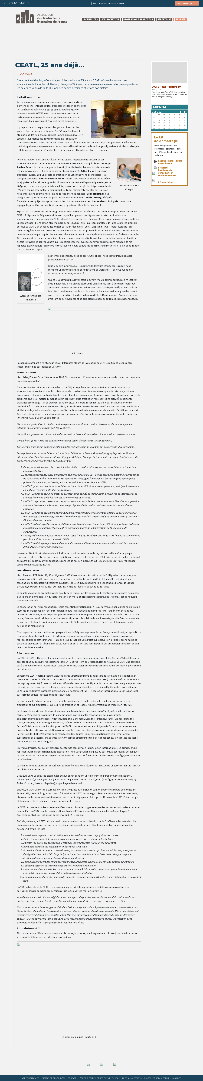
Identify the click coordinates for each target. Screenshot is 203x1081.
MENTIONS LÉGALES (30, 1078)
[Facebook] (34, 3)
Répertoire (164, 19)
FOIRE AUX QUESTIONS (131, 1078)
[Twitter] (40, 3)
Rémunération (165, 182)
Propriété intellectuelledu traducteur (165, 170)
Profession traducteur (138, 19)
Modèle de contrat (167, 175)
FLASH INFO (176, 1078)
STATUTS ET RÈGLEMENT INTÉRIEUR (104, 1078)
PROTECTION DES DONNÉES (53, 1078)
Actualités (91, 19)
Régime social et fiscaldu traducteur (170, 162)
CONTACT (72, 1078)
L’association (110, 19)
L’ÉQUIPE (82, 1078)
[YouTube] (59, 3)
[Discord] (65, 3)
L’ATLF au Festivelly (166, 86)
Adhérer (181, 19)
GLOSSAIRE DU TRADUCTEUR (156, 1078)
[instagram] (53, 3)
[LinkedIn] (47, 3)
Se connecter (185, 3)
